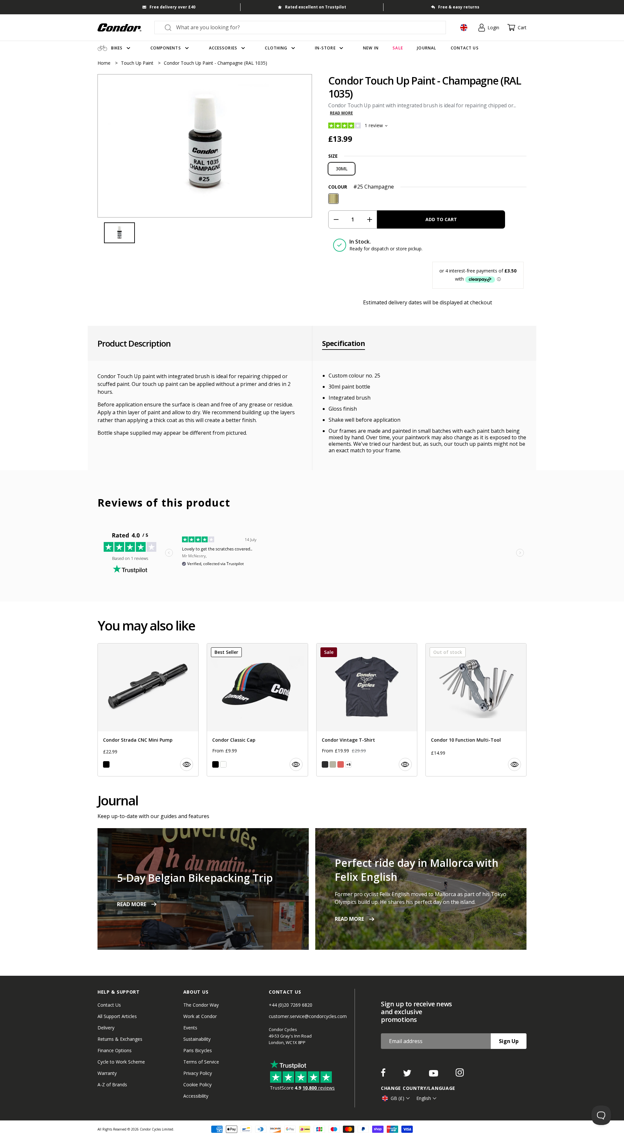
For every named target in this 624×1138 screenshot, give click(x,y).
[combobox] (306, 27)
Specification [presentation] (343, 343)
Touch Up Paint (138, 63)
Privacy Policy (197, 1073)
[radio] (341, 169)
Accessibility (195, 1096)
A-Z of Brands (112, 1084)
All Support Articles (117, 1016)
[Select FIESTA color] (340, 764)
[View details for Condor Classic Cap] (257, 709)
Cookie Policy (197, 1084)
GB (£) (397, 1098)
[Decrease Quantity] (336, 219)
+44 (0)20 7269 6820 (290, 1005)
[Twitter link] (408, 1074)
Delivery (106, 1028)
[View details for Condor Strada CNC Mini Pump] (148, 709)
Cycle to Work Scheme (121, 1062)
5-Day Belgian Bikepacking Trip (195, 878)
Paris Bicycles (197, 1050)
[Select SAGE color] (333, 764)
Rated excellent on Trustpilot (315, 7)
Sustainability (197, 1039)
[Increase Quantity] (369, 219)
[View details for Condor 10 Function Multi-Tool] (476, 709)
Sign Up (509, 1041)
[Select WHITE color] (223, 764)
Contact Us (109, 1005)
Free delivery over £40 (172, 7)
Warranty (107, 1073)
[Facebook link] (384, 1074)
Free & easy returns (458, 7)
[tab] (205, 145)
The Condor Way (201, 1005)
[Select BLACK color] (106, 764)
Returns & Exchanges (120, 1039)
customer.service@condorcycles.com (308, 1016)
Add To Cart (441, 219)
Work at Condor (200, 1016)
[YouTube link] (434, 1074)
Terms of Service (201, 1062)
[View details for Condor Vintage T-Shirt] (367, 709)
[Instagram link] (460, 1074)
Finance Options (115, 1050)
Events (190, 1028)
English (423, 1098)
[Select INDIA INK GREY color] (325, 764)
